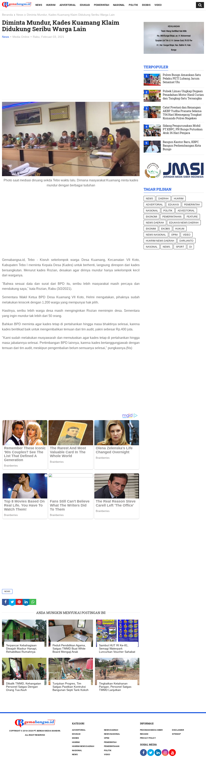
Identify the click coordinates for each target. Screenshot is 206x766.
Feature (192, 216)
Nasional (119, 5)
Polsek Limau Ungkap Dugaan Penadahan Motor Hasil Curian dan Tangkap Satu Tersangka (183, 94)
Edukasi (85, 5)
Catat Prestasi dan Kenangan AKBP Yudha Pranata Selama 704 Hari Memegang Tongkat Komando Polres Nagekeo (182, 113)
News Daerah (155, 222)
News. (167, 246)
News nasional (156, 234)
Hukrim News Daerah (160, 240)
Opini (174, 234)
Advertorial (68, 5)
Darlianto (186, 240)
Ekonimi (151, 228)
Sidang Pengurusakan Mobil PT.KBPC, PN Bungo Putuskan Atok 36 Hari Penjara (183, 129)
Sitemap (176, 734)
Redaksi (144, 734)
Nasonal (152, 246)
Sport (180, 246)
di (190, 246)
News (38, 5)
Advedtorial (186, 210)
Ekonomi (151, 216)
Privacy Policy (148, 738)
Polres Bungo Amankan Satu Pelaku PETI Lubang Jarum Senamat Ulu (182, 78)
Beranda (7, 14)
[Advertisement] (71, 69)
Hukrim (51, 5)
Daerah (163, 198)
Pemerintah (101, 5)
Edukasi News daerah (184, 222)
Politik (133, 5)
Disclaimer (178, 730)
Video (158, 5)
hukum (179, 228)
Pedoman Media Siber (151, 730)
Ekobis (146, 5)
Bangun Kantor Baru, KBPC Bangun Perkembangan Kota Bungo (182, 145)
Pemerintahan (171, 216)
